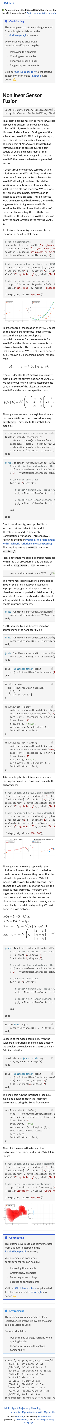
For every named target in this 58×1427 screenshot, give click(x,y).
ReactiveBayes (45, 1417)
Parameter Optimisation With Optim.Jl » (32, 1412)
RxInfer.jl (9, 3)
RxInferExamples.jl (15, 35)
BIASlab (19, 1417)
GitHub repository (25, 72)
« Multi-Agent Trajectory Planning (22, 1408)
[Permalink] (26, 22)
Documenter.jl (22, 1420)
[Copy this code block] (52, 109)
